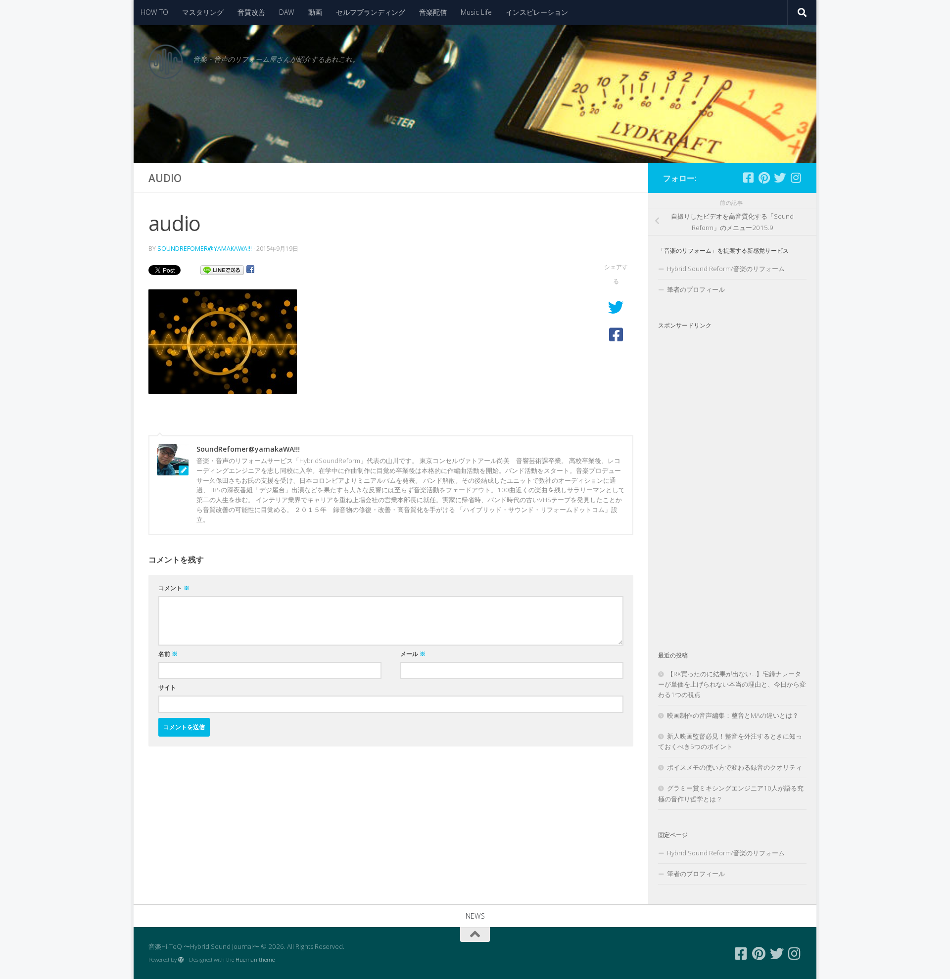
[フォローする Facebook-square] (748, 178)
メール (413, 654)
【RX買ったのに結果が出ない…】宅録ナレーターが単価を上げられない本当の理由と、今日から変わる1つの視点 (732, 684)
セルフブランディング (370, 12)
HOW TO (154, 12)
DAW (286, 12)
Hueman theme (255, 959)
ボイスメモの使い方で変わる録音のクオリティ (734, 767)
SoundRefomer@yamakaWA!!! (204, 248)
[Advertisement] (732, 481)
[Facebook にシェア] (250, 270)
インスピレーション (537, 12)
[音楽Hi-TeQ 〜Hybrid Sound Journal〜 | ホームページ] (165, 62)
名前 (168, 654)
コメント (174, 588)
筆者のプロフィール (696, 289)
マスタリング (203, 12)
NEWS (475, 916)
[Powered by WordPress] (181, 960)
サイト (167, 687)
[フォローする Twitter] (780, 178)
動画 (315, 12)
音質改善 (251, 12)
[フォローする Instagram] (796, 178)
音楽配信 (433, 12)
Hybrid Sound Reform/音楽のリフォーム (726, 268)
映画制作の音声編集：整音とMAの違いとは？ (733, 715)
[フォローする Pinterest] (764, 178)
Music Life (476, 12)
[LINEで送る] (222, 270)
